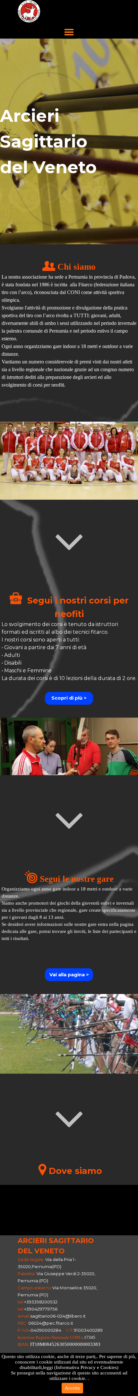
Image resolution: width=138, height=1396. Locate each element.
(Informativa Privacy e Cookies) (86, 1367)
